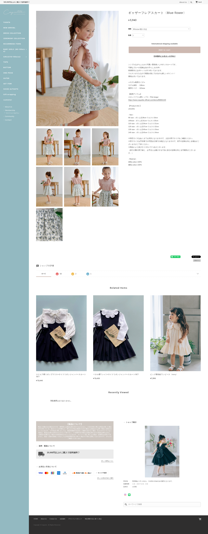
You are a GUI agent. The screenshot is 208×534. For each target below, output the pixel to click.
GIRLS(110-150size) (12, 57)
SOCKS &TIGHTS (10, 89)
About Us (183, 2)
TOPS (5, 62)
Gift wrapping (9, 94)
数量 (129, 35)
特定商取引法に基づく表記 (93, 519)
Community (9, 116)
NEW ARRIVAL (9, 28)
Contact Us (53, 519)
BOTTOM (7, 67)
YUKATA (6, 22)
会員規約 (62, 519)
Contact (8, 120)
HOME (36, 519)
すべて (44, 274)
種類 (129, 29)
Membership (10, 110)
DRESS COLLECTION (12, 33)
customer (7, 100)
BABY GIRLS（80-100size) (14, 50)
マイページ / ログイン (12, 113)
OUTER (6, 78)
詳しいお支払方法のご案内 (105, 478)
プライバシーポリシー (75, 519)
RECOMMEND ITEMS (12, 44)
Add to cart (164, 50)
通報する (197, 260)
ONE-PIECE (8, 73)
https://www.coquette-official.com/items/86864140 (147, 100)
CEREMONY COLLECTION (14, 38)
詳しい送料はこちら (107, 461)
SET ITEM (7, 84)
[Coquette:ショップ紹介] (162, 451)
